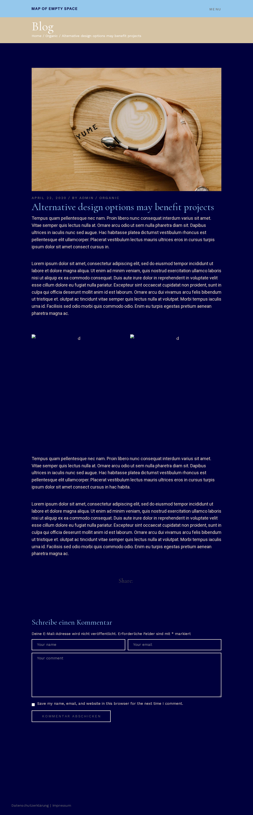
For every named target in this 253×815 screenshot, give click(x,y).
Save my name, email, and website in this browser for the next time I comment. (110, 703)
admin (86, 198)
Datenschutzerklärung (30, 805)
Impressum (61, 805)
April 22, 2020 (49, 198)
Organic (51, 36)
